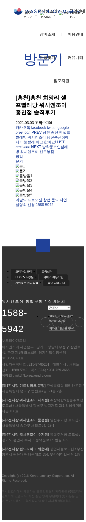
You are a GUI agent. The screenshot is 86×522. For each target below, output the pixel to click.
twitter (52, 128)
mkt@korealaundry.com (33, 375)
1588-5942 (14, 321)
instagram (80, 322)
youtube (57, 322)
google (63, 128)
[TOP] (43, 245)
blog (45, 322)
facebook (38, 128)
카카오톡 (23, 128)
